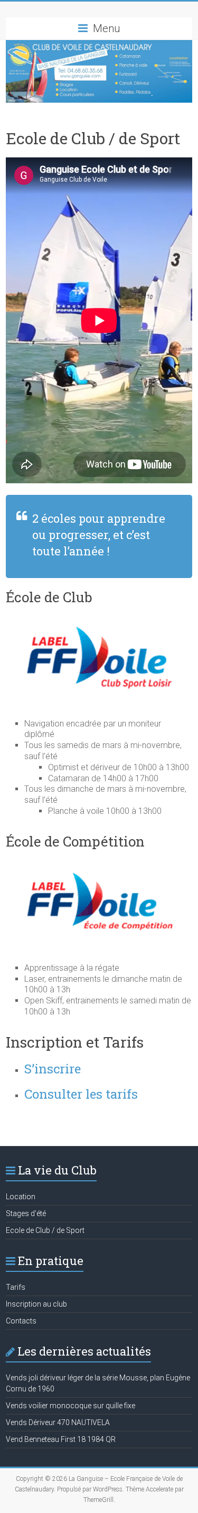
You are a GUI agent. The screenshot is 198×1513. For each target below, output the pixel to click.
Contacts (21, 1321)
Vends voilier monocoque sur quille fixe (70, 1405)
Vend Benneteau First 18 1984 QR (61, 1439)
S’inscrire (52, 1068)
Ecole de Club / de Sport (45, 1230)
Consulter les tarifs (81, 1094)
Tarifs (15, 1287)
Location (20, 1196)
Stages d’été (26, 1213)
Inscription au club (36, 1304)
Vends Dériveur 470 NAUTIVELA (58, 1422)
